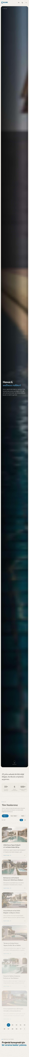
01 (8, 1025)
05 (24, 1025)
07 (8, 1029)
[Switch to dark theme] (22, 2)
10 (20, 1029)
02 (12, 1025)
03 (16, 1025)
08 (12, 1029)
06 (4, 1029)
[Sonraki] (24, 1029)
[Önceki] (4, 1025)
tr (18, 2)
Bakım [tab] (23, 816)
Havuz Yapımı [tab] (14, 816)
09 (16, 1029)
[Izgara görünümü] (21, 820)
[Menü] (26, 2)
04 (20, 1025)
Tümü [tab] (5, 816)
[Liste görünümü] (25, 820)
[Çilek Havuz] (4, 2)
